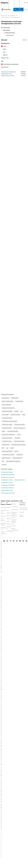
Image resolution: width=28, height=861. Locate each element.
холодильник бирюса (19, 424)
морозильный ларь (15, 414)
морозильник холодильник (8, 434)
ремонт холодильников (7, 401)
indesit (3, 431)
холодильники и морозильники (9, 421)
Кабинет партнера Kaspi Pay (15, 530)
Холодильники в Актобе (6, 479)
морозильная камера (7, 424)
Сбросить (24, 39)
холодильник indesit (6, 428)
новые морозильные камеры (18, 444)
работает (4, 464)
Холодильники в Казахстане (8, 493)
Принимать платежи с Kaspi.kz (14, 521)
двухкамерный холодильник (13, 461)
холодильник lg (5, 444)
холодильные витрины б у (8, 408)
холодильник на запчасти (8, 454)
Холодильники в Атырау (7, 490)
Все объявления (5, 27)
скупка (16, 451)
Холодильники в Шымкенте (7, 477)
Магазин (8, 507)
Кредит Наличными (3, 533)
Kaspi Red (3, 516)
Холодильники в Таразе (6, 482)
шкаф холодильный (17, 458)
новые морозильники (19, 441)
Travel (7, 510)
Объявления (7, 9)
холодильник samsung (12, 431)
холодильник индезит (7, 451)
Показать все (4, 58)
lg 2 (21, 411)
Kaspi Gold (3, 507)
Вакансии (22, 512)
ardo (3, 461)
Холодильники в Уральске (7, 487)
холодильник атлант (7, 441)
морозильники (5, 398)
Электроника (6, 30)
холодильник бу (19, 401)
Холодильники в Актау (19, 479)
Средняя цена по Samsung (8, 72)
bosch (23, 414)
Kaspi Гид (8, 531)
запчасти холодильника (19, 428)
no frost (19, 434)
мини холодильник (6, 404)
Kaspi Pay (13, 504)
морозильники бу (6, 458)
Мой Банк (8, 515)
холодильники (14, 398)
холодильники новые (7, 418)
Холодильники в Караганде (7, 474)
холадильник (20, 454)
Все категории (19, 9)
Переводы (8, 518)
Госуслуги (8, 524)
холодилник (17, 438)
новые (11, 448)
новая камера (5, 414)
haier (3, 448)
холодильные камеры (7, 411)
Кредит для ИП (14, 509)
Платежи (8, 513)
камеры (16, 411)
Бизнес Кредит (14, 506)
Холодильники (10, 35)
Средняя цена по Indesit (7, 75)
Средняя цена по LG (6, 73)
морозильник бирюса (7, 438)
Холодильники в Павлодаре (7, 485)
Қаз (25, 2)
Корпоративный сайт (1, 845)
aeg (7, 448)
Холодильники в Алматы (7, 472)
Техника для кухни (10, 32)
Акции (7, 521)
